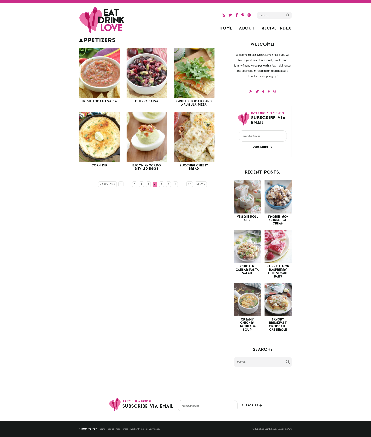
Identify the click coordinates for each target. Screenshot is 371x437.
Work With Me (137, 429)
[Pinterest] (242, 15)
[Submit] (288, 15)
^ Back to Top (88, 429)
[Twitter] (230, 15)
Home (226, 28)
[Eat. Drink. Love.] (102, 20)
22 (189, 184)
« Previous (107, 184)
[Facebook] (236, 15)
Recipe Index (277, 28)
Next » (201, 184)
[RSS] (223, 15)
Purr (289, 429)
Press (125, 429)
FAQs (118, 429)
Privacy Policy (153, 429)
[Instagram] (249, 15)
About (247, 28)
